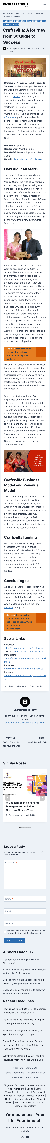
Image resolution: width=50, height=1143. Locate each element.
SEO (17, 1102)
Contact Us (31, 1068)
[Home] (4, 13)
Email (9, 911)
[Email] (27, 1137)
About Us (18, 1068)
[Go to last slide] (7, 797)
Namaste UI (9, 963)
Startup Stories (11, 24)
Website (9, 923)
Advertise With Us (36, 1072)
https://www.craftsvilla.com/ (28, 159)
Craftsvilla (21, 686)
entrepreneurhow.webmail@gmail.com (24, 722)
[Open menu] (44, 5)
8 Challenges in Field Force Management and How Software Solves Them (22, 806)
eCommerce (10, 117)
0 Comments (8, 51)
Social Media (27, 1102)
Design (30, 1089)
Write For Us (16, 1077)
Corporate (19, 1089)
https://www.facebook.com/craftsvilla (23, 648)
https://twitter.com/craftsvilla (28, 651)
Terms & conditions (14, 1072)
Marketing (30, 1099)
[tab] (20, 827)
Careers (30, 1085)
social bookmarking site (20, 990)
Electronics (38, 1092)
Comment (11, 862)
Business (8, 21)
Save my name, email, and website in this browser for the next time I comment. (26, 931)
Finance (8, 1095)
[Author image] (4, 48)
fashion (16, 96)
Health (8, 1099)
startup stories (36, 686)
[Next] (42, 797)
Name (9, 899)
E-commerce (19, 21)
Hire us (21, 973)
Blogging (8, 1085)
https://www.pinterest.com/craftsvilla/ (23, 668)
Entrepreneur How (17, 48)
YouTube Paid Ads (37, 740)
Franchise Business (36, 21)
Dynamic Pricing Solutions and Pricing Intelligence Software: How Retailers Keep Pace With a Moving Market (24, 1045)
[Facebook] (22, 1137)
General (40, 1095)
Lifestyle (18, 1099)
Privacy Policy (33, 1077)
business (8, 607)
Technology (30, 1106)
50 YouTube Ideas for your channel (12, 742)
